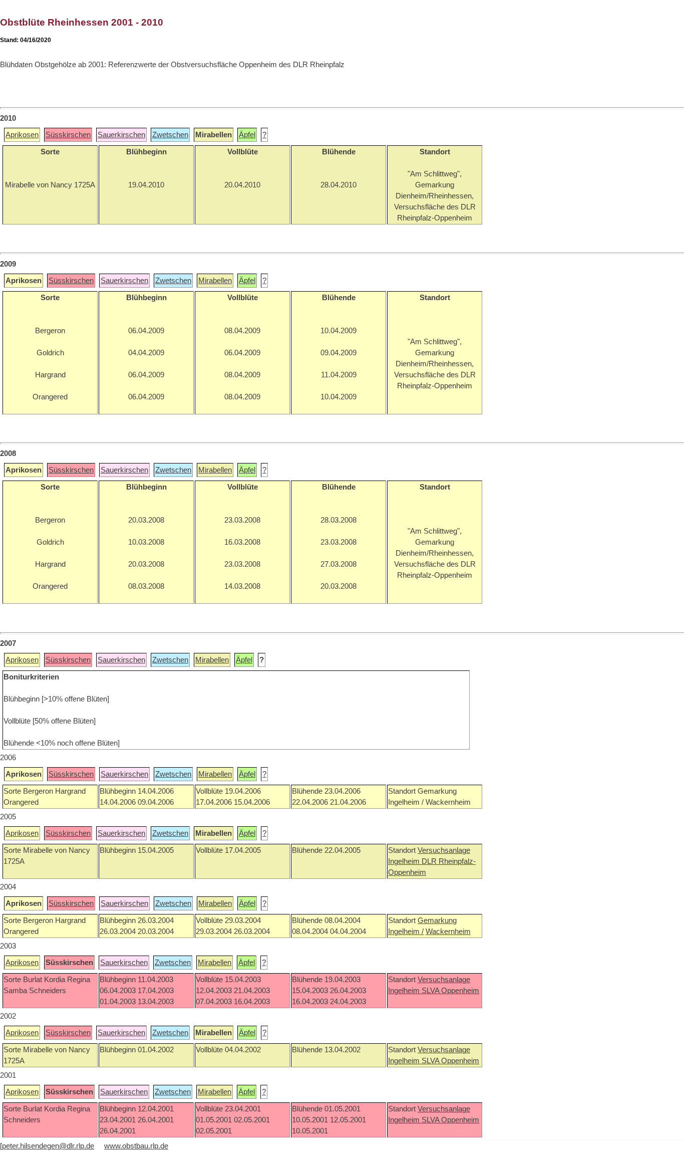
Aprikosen (22, 135)
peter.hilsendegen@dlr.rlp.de (48, 1146)
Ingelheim (405, 861)
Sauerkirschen (121, 135)
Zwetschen (170, 135)
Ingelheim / (406, 931)
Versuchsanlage (444, 850)
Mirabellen (215, 281)
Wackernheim (448, 931)
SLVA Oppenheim (450, 991)
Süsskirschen (68, 135)
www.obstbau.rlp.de (136, 1146)
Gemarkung (437, 920)
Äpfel (247, 135)
